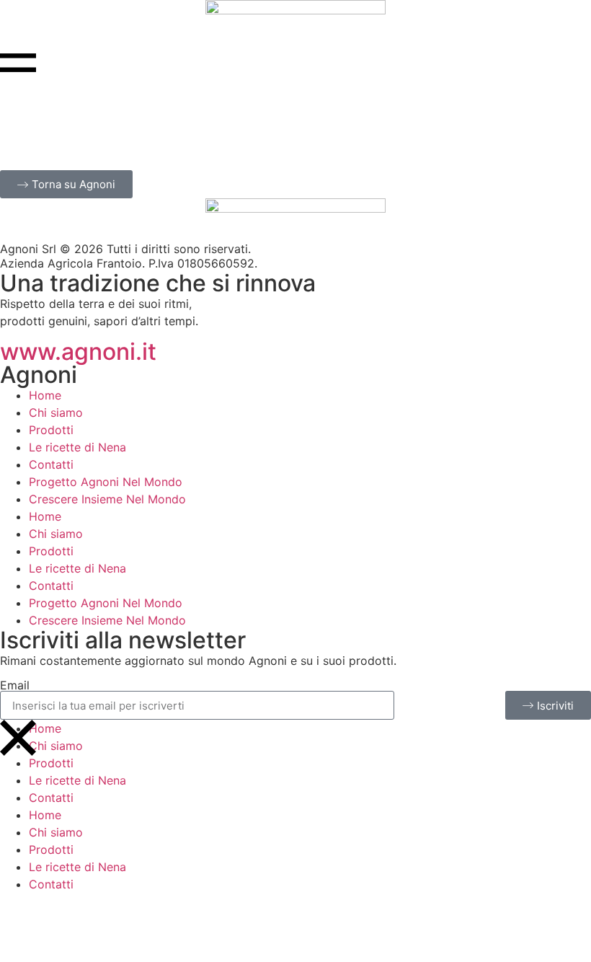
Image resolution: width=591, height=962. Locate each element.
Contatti (51, 464)
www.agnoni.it (78, 351)
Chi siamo (56, 412)
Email (15, 685)
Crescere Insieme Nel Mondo (107, 499)
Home (45, 395)
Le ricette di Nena (77, 447)
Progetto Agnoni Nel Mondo (105, 482)
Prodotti (51, 430)
